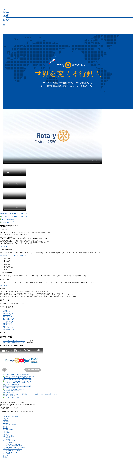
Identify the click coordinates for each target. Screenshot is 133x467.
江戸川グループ (7, 323)
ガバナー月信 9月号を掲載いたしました (14, 341)
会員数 (8, 17)
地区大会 (5, 431)
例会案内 (5, 428)
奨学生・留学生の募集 (9, 441)
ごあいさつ (6, 418)
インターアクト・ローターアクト (12, 449)
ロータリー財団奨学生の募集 (14, 445)
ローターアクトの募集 (12, 452)
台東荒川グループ (8, 316)
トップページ (10, 442)
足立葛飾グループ (8, 321)
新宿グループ (6, 311)
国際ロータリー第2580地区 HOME (13, 416)
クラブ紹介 (6, 421)
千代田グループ (7, 310)
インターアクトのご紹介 (13, 450)
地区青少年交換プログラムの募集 (15, 447)
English (5, 457)
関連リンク (6, 455)
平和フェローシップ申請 (13, 444)
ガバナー (5, 420)
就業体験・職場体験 (8, 436)
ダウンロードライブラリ (10, 434)
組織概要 (5, 423)
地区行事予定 (6, 432)
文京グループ (6, 315)
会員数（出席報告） (11, 424)
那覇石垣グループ (8, 328)
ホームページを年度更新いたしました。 (14, 342)
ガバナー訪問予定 (8, 429)
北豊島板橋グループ (8, 318)
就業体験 (8, 437)
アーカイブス (6, 453)
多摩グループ (6, 326)
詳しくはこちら (4, 246)
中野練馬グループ (8, 313)
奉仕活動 (5, 426)
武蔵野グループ (7, 324)
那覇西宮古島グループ (9, 329)
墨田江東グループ (8, 319)
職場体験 (8, 439)
